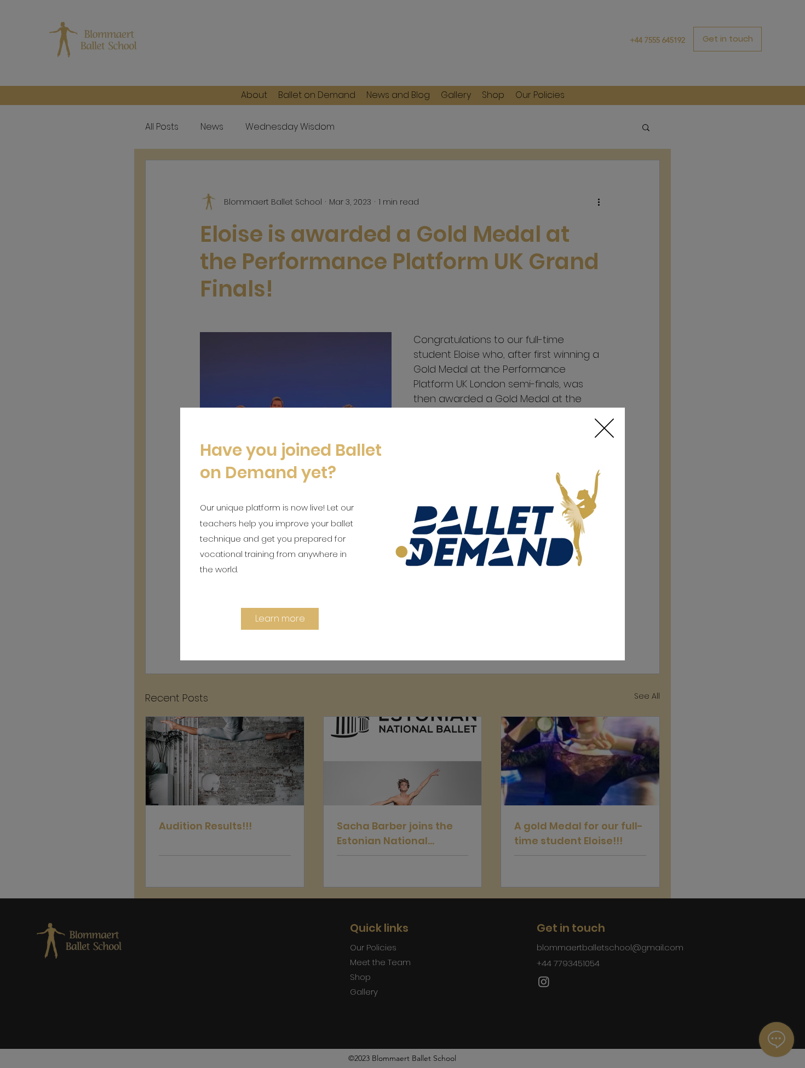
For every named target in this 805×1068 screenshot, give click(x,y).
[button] (604, 428)
